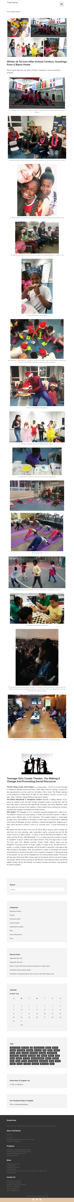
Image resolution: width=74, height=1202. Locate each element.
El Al (44, 1050)
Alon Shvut (25, 1048)
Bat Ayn (48, 1048)
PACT (11, 931)
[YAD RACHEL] (12, 4)
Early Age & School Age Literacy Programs (19, 1150)
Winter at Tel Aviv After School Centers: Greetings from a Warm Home (30, 966)
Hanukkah (42, 1053)
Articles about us (39, 1048)
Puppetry (55, 1058)
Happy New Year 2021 (16, 958)
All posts (12, 915)
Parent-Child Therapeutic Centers (16, 1153)
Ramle (18, 1061)
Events (50, 1050)
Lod (38, 1056)
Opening (18, 1058)
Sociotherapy (43, 1061)
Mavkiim (44, 1056)
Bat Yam (55, 1048)
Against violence (15, 1048)
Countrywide (21, 1050)
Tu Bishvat (27, 1064)
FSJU (18, 1053)
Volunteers (35, 1064)
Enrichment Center (15, 919)
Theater (12, 1064)
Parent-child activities (37, 1058)
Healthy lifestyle (51, 1053)
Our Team (26, 1058)
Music (57, 1056)
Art (31, 1048)
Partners (48, 1058)
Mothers (51, 1056)
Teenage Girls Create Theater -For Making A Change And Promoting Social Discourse (33, 780)
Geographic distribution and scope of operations (20, 1139)
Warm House (44, 1064)
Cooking (12, 1050)
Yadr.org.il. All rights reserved (39, 1196)
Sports (51, 1061)
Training (19, 1064)
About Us (9, 1134)
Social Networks (33, 1061)
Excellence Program (12, 1155)
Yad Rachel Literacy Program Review (20, 970)
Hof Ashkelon (14, 1056)
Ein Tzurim (38, 1050)
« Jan (21, 1025)
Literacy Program (15, 923)
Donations (30, 1050)
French (12, 1053)
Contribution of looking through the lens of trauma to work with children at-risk (32, 974)
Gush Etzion (33, 1053)
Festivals (56, 1050)
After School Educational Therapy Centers (19, 1151)
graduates (25, 1053)
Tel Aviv (58, 1061)
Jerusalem (23, 1056)
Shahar (24, 1061)
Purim (12, 1061)
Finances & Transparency (14, 1141)
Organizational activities (16, 927)
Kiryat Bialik (32, 1056)
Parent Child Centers (16, 934)
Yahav (52, 1064)
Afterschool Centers (15, 911)
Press (11, 938)
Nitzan (12, 1058)
